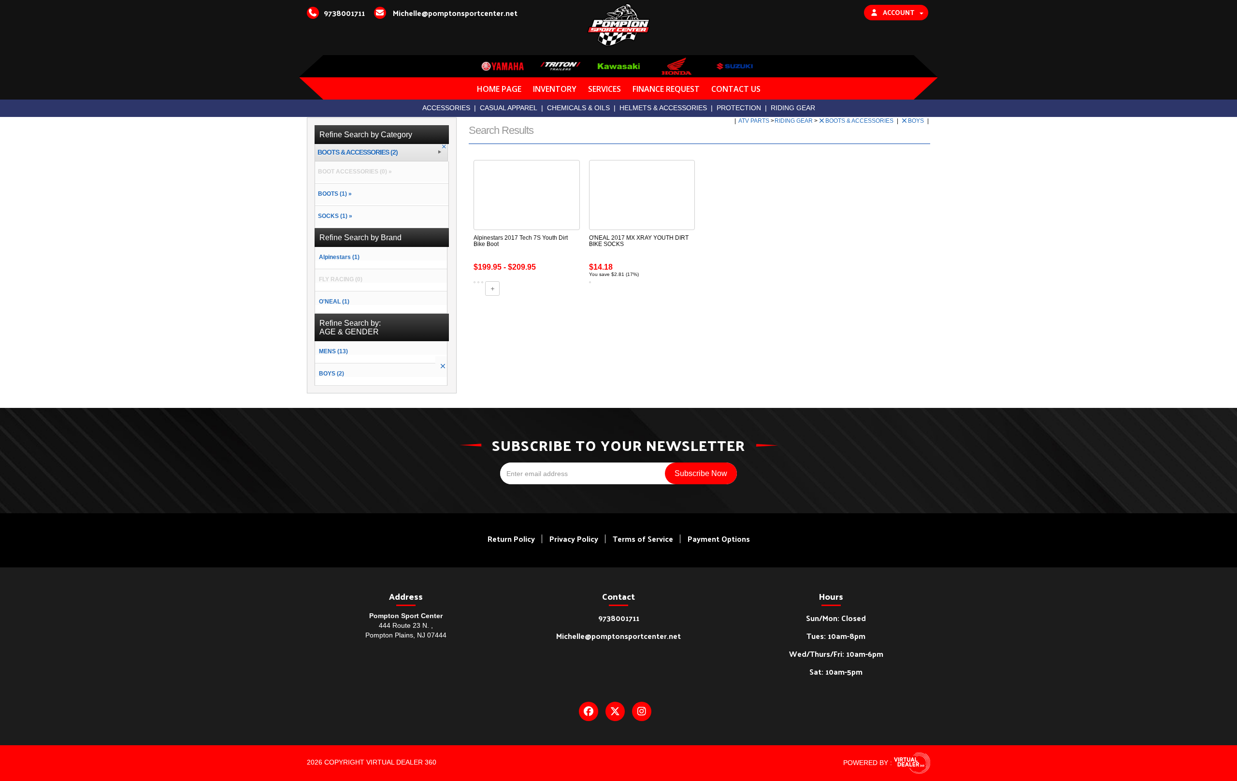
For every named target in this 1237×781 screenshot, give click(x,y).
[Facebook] (588, 711)
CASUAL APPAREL (508, 108)
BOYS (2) (331, 373)
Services (604, 89)
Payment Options (719, 539)
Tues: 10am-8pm (835, 636)
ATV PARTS (754, 120)
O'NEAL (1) (334, 301)
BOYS (916, 120)
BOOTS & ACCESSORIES (860, 120)
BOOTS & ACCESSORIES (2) (357, 152)
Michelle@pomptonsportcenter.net (618, 636)
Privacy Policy (573, 539)
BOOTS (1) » (333, 193)
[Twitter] (615, 711)
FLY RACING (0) (340, 279)
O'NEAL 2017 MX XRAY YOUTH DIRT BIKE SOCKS (639, 240)
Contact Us (736, 89)
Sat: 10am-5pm (836, 672)
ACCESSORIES (446, 108)
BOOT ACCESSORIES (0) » (353, 171)
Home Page (499, 89)
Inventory (554, 89)
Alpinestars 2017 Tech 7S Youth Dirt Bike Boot (521, 240)
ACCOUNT (898, 12)
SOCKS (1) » (333, 216)
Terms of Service (643, 539)
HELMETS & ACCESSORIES (663, 108)
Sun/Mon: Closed (836, 618)
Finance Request (666, 89)
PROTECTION (739, 108)
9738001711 (618, 618)
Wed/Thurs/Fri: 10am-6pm (836, 654)
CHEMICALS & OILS (578, 108)
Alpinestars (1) (339, 257)
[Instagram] (641, 711)
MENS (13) (333, 351)
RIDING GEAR (793, 108)
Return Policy (511, 539)
